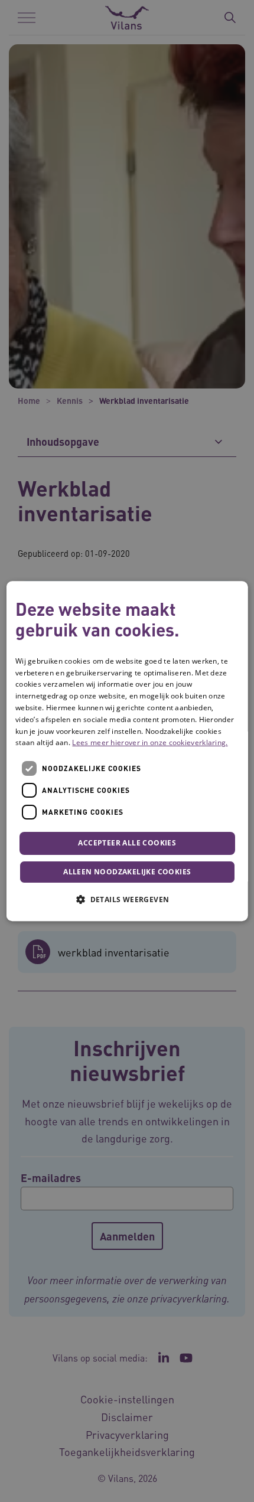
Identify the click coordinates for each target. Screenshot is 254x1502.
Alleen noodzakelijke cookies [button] (127, 872)
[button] (127, 899)
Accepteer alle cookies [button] (127, 843)
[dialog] (127, 751)
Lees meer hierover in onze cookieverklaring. (149, 743)
